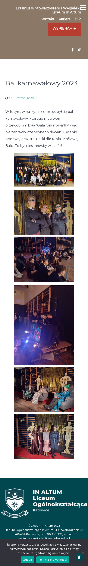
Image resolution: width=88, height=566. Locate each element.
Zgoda (27, 559)
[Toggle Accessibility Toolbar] (79, 557)
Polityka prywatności (52, 559)
